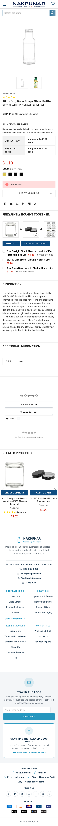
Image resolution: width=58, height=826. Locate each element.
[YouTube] (42, 794)
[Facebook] (5, 204)
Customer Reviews (15, 652)
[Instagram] (15, 794)
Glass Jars (15, 596)
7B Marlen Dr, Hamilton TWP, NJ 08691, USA (31, 564)
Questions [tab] (11, 418)
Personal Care (43, 607)
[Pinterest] (35, 204)
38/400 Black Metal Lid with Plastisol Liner (29, 259)
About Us (15, 647)
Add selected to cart (35, 243)
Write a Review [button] (30, 404)
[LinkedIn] (36, 794)
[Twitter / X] (22, 794)
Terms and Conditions (15, 636)
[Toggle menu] (4, 4)
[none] (29, 47)
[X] (23, 204)
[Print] (17, 204)
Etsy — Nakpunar (16, 777)
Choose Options (45, 255)
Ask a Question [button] (30, 412)
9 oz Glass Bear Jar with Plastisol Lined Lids (30, 268)
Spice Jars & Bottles (43, 596)
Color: (12, 169)
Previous (3, 490)
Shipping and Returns (15, 641)
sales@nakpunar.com (31, 573)
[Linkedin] (29, 204)
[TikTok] (49, 794)
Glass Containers (13, 618)
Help (15, 657)
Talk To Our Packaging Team (27, 752)
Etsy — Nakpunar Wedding (31, 781)
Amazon (42, 772)
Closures (15, 612)
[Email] (11, 204)
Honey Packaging (43, 601)
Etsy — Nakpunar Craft (43, 777)
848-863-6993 (31, 569)
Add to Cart (43, 492)
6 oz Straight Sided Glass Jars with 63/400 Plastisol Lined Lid (14, 501)
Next (55, 490)
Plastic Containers (15, 607)
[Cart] (53, 4)
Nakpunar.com (23, 772)
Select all (11, 243)
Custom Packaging (43, 612)
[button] (29, 193)
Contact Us (15, 631)
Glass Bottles (15, 601)
